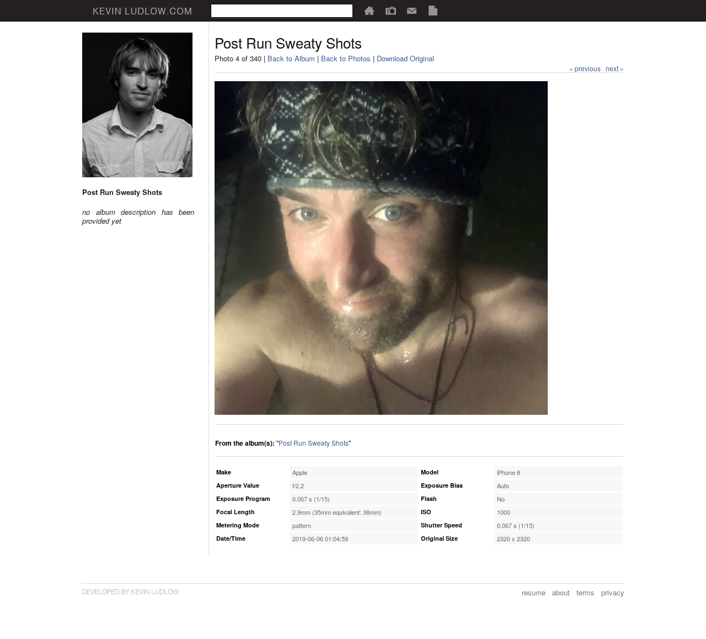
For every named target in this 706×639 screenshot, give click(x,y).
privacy (612, 592)
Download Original (405, 58)
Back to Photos (346, 58)
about (561, 592)
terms (585, 592)
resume (533, 592)
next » (615, 68)
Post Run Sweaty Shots (314, 442)
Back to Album (291, 58)
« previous (585, 68)
